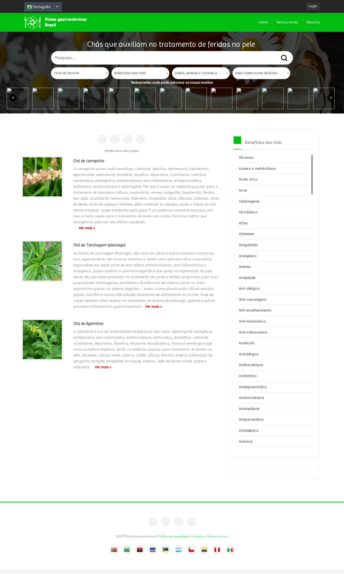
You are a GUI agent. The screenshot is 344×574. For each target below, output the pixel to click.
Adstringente (249, 201)
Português (41, 7)
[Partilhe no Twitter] (127, 139)
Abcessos (246, 157)
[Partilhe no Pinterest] (115, 139)
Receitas (313, 22)
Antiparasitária (251, 419)
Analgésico (248, 256)
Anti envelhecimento (255, 310)
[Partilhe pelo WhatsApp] (140, 139)
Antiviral (246, 441)
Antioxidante (249, 408)
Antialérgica (249, 354)
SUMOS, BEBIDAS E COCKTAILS (196, 73)
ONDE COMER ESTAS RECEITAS (256, 73)
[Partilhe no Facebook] (102, 139)
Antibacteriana (251, 365)
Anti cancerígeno (252, 299)
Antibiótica (248, 376)
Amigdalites (248, 245)
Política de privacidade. (173, 536)
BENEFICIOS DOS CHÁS (130, 73)
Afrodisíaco (248, 212)
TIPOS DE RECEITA (66, 73)
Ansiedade (247, 277)
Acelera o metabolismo (257, 168)
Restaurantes (287, 22)
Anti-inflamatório (253, 332)
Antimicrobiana (251, 397)
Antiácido (247, 343)
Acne (243, 190)
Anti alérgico (249, 288)
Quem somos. (218, 536)
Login (312, 6)
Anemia (245, 266)
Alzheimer (246, 234)
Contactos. (198, 536)
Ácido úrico (248, 179)
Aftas (243, 223)
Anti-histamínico (252, 321)
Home (263, 22)
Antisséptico (249, 430)
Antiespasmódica (253, 387)
